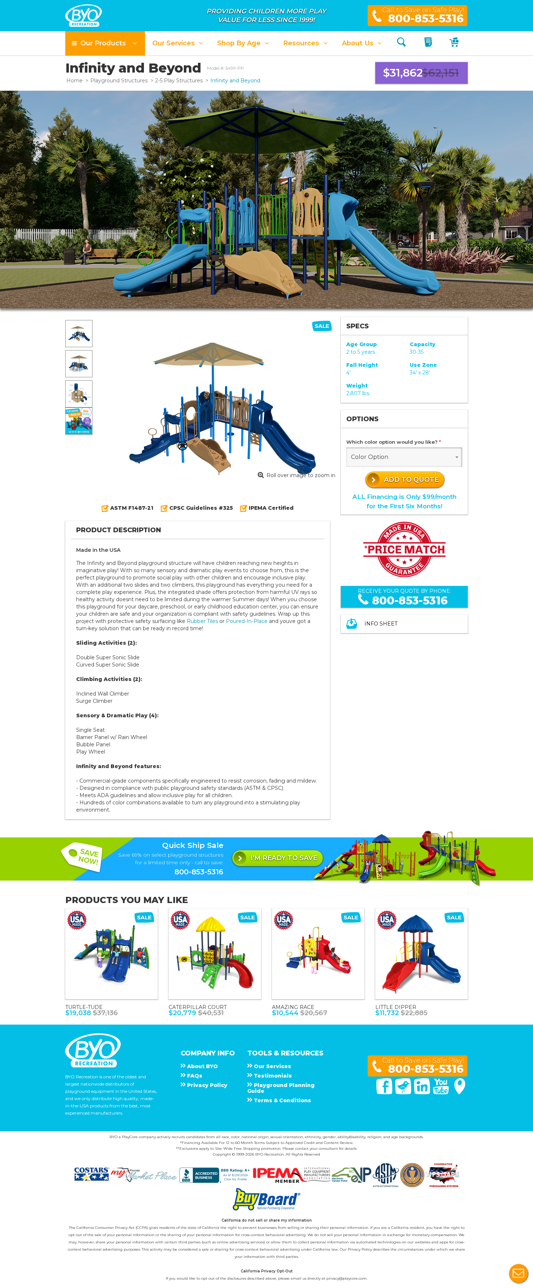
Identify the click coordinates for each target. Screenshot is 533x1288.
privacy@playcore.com (346, 1278)
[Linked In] (422, 1092)
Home (74, 80)
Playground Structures (119, 80)
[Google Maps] (460, 1092)
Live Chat (518, 1273)
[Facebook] (385, 1092)
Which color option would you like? (393, 442)
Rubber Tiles (202, 621)
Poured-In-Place (247, 621)
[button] (105, 43)
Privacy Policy (360, 1249)
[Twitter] (404, 1092)
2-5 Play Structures (179, 80)
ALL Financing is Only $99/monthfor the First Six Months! (404, 501)
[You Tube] (441, 1092)
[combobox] (404, 457)
